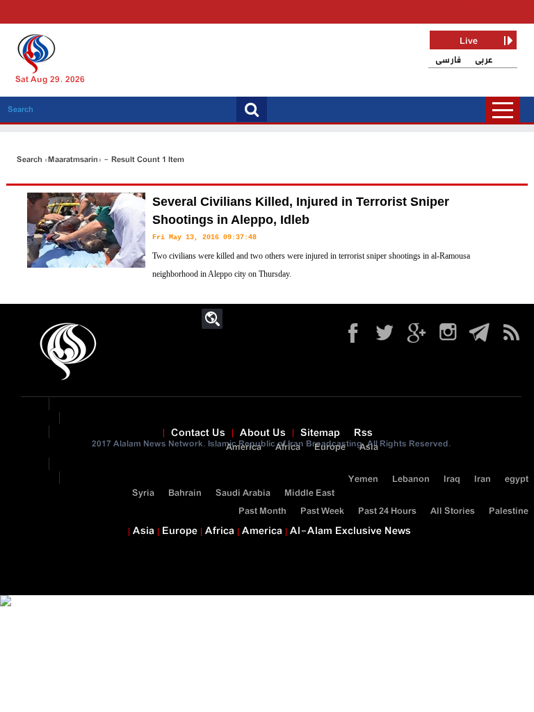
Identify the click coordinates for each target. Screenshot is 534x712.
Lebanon (411, 479)
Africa (287, 447)
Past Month (262, 511)
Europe (330, 447)
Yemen (363, 479)
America (243, 447)
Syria (143, 493)
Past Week (322, 511)
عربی (484, 60)
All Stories (452, 511)
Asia (368, 447)
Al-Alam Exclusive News (350, 531)
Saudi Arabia (243, 493)
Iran (482, 479)
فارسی (448, 60)
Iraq (452, 479)
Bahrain (185, 493)
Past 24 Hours (387, 511)
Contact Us (198, 433)
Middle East (309, 493)
